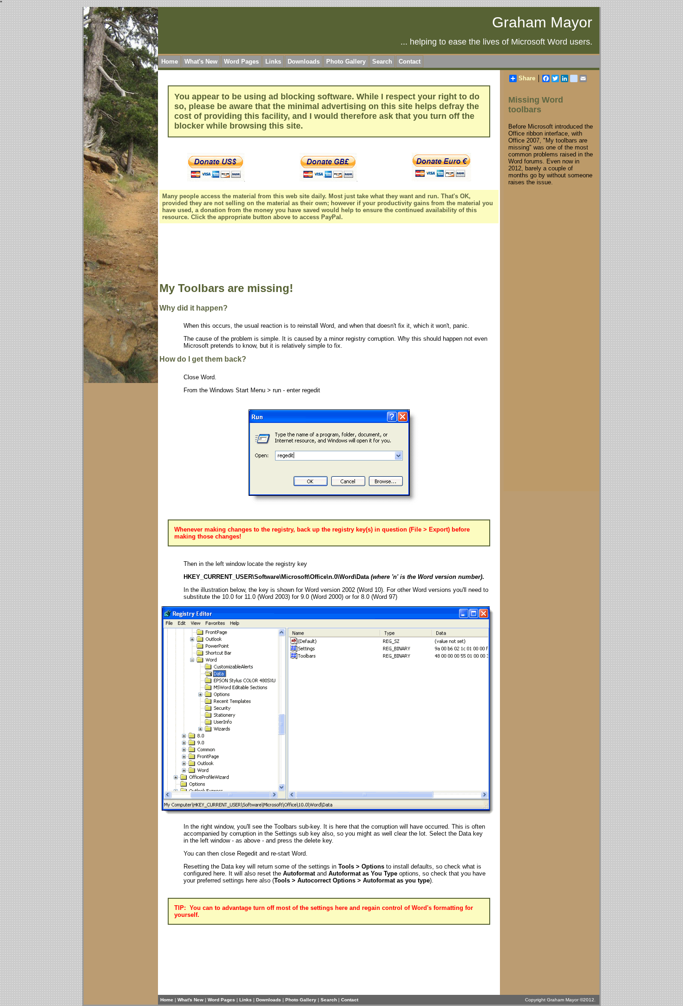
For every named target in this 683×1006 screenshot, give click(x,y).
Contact (409, 61)
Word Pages (241, 61)
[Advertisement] (328, 254)
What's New (200, 61)
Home (169, 61)
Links (273, 61)
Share (527, 78)
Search (382, 61)
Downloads (304, 61)
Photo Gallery (346, 61)
